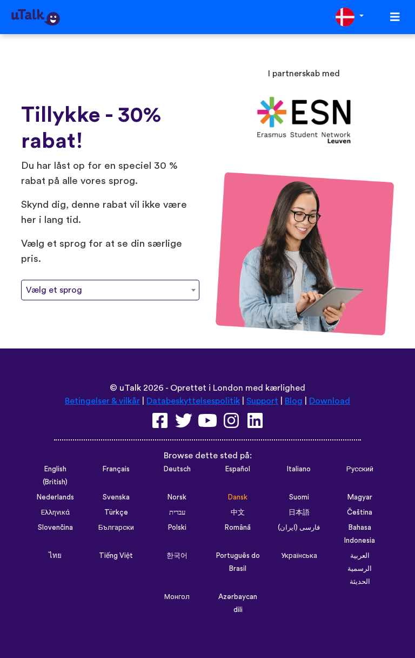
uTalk (130, 388)
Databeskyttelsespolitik (193, 401)
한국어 (177, 556)
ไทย (55, 556)
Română (238, 527)
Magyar (359, 497)
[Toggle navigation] (395, 17)
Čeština (359, 512)
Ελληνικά (55, 512)
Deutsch (177, 469)
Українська (299, 556)
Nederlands (55, 497)
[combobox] (110, 290)
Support (262, 401)
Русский (359, 469)
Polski (177, 527)
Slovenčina (55, 527)
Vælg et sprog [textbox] (54, 290)
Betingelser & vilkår (102, 401)
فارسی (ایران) (299, 527)
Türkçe (116, 512)
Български (116, 527)
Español (237, 469)
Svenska (116, 497)
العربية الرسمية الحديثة (359, 568)
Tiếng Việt (116, 556)
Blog (294, 401)
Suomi (299, 497)
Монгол (177, 597)
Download (329, 401)
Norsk (177, 497)
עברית (177, 512)
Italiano (299, 469)
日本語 (299, 512)
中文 (238, 512)
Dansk (237, 497)
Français (116, 469)
